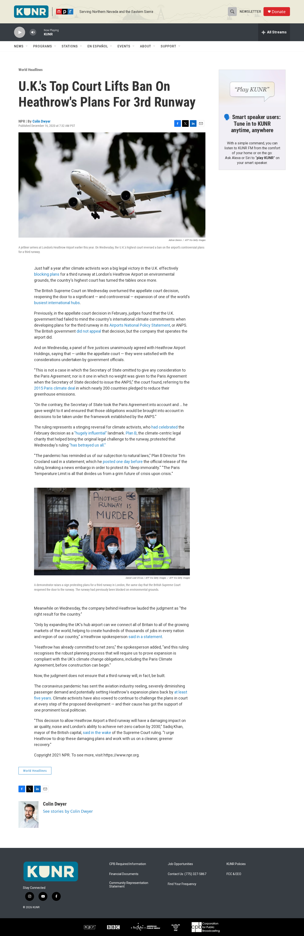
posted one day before (123, 461)
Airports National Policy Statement (139, 325)
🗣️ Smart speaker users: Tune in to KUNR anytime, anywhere (252, 124)
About (145, 46)
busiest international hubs (57, 302)
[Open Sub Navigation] (27, 46)
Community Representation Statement (128, 884)
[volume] (33, 32)
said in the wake (97, 732)
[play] (19, 32)
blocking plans (46, 274)
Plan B (131, 433)
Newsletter (250, 11)
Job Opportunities (180, 864)
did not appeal (89, 331)
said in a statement (145, 636)
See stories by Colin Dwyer (68, 811)
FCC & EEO (234, 874)
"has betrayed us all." (87, 445)
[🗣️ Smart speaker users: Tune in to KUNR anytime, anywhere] (252, 88)
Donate (279, 11)
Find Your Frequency (182, 884)
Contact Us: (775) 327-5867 (187, 874)
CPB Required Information (127, 864)
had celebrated (164, 427)
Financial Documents (123, 874)
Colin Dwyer (41, 121)
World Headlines (30, 69)
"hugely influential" (90, 433)
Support (168, 46)
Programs (42, 46)
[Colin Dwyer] (28, 814)
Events (124, 46)
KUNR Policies (236, 864)
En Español (97, 46)
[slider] (40, 32)
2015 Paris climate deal (54, 388)
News (19, 46)
